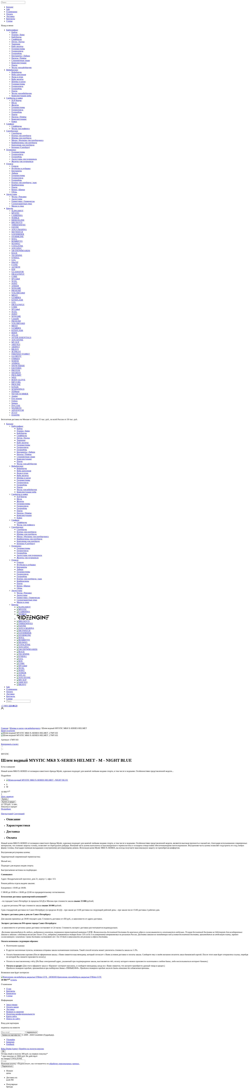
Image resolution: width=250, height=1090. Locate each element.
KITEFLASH (17, 300)
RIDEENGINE (17, 220)
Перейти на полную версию (31, 1049)
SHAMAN (16, 373)
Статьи (9, 21)
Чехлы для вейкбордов (21, 93)
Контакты (10, 19)
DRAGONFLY (17, 274)
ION (13, 269)
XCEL (14, 281)
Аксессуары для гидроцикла (24, 159)
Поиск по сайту (13, 1019)
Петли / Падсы (17, 42)
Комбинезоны (17, 185)
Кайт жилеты (17, 46)
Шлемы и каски (18, 81)
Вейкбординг (12, 70)
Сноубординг (12, 131)
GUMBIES (16, 297)
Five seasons (16, 398)
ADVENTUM (17, 410)
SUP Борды (16, 100)
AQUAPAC (16, 248)
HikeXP (14, 262)
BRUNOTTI (16, 222)
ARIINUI (15, 347)
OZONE (15, 227)
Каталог (9, 7)
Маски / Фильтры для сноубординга (27, 140)
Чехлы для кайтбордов (21, 67)
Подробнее (6, 809)
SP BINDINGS (17, 389)
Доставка (10, 16)
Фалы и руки (17, 77)
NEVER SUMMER (19, 394)
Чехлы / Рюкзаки (18, 197)
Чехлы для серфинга (20, 128)
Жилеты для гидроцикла (22, 161)
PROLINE (15, 384)
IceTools (14, 387)
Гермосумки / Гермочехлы (23, 201)
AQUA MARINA (19, 229)
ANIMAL (15, 363)
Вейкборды (16, 72)
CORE (14, 276)
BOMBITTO (17, 241)
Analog (14, 396)
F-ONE (14, 265)
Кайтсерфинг (12, 30)
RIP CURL (16, 382)
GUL (13, 260)
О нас (8, 989)
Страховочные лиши (20, 60)
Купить (5, 799)
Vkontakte (10, 1039)
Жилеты (15, 105)
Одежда (9, 164)
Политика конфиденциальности (20, 1014)
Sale (8, 9)
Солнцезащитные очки (21, 204)
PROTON (15, 370)
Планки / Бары (17, 35)
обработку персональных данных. (64, 1063)
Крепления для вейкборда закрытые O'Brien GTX (79, 977)
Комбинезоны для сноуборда (24, 143)
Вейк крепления (18, 74)
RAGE (14, 253)
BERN (14, 333)
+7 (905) (9, 706)
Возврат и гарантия (15, 1012)
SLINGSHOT (17, 211)
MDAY (14, 295)
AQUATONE (17, 340)
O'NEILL (15, 258)
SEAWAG (15, 243)
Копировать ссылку (9, 744)
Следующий (19, 814)
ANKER (15, 286)
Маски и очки (17, 206)
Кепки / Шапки (18, 189)
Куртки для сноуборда (21, 135)
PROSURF (16, 290)
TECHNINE (16, 255)
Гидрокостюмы (18, 49)
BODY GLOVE (18, 380)
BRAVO (15, 349)
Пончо (14, 65)
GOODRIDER (17, 234)
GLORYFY (16, 356)
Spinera (14, 403)
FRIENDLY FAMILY (20, 354)
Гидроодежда (17, 51)
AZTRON (15, 267)
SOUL (14, 239)
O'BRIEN (15, 359)
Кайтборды (16, 37)
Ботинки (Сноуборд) (20, 147)
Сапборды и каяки (14, 98)
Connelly (15, 319)
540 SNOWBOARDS (20, 251)
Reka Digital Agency (9, 1049)
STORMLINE (17, 236)
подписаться (32, 1032)
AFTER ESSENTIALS (21, 337)
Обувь (14, 192)
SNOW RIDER (18, 366)
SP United (15, 279)
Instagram (10, 1042)
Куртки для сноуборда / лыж (24, 182)
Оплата (9, 14)
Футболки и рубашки (20, 168)
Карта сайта (11, 1016)
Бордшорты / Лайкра (20, 56)
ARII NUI (15, 344)
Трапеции (15, 44)
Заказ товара (11, 1005)
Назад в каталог (8, 730)
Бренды (9, 208)
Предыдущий (7, 814)
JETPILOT (16, 351)
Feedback (10, 1044)
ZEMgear (15, 391)
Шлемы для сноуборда (21, 138)
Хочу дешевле (7, 796)
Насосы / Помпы (18, 58)
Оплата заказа (12, 1007)
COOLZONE (17, 246)
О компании (11, 12)
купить (14, 980)
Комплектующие (18, 63)
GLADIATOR (17, 272)
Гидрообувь (16, 53)
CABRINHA (17, 215)
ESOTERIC (16, 368)
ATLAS (14, 335)
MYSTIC (15, 213)
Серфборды (16, 39)
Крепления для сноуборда (22, 145)
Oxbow (14, 401)
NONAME (16, 288)
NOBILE (15, 218)
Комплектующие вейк (21, 96)
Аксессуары (11, 194)
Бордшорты (16, 171)
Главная (4, 728)
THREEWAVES (18, 225)
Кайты (14, 32)
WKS (13, 377)
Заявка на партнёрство (11, 1035)
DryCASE (15, 405)
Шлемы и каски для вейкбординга (25, 728)
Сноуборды (16, 133)
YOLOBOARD (18, 293)
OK (3, 1051)
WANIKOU (16, 408)
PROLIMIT (16, 375)
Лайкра (14, 173)
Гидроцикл (11, 150)
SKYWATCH (17, 232)
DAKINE (15, 415)
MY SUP (15, 342)
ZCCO (14, 413)
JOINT (14, 283)
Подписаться (7, 1066)
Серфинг (10, 124)
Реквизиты (11, 993)
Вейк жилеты (17, 79)
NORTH (15, 361)
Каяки (14, 121)
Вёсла (14, 103)
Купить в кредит (8, 802)
